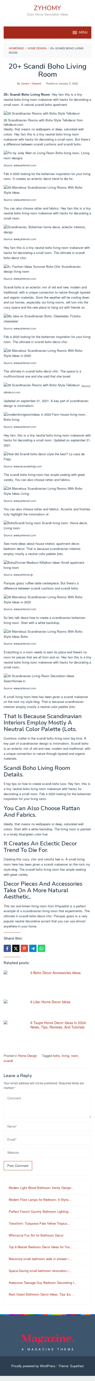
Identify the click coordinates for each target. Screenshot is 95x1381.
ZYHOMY (47, 8)
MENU (83, 32)
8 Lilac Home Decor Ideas (50, 1001)
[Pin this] (24, 948)
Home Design (27, 1055)
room (74, 1055)
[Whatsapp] (41, 948)
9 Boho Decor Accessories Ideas (55, 972)
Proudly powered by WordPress (33, 1366)
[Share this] (7, 948)
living (65, 1055)
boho (56, 1055)
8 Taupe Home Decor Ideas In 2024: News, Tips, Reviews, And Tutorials (58, 1024)
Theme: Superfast (71, 1366)
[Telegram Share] (33, 948)
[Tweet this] (15, 948)
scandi (8, 1060)
